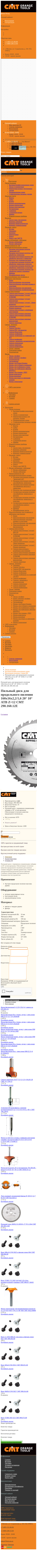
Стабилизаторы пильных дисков (20, 194)
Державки (12, 231)
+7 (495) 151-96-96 (11, 42)
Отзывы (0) (9, 860)
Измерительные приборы (18, 216)
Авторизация (9, 22)
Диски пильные (10, 183)
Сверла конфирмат (15, 339)
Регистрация (9, 21)
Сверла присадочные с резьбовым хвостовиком (21, 550)
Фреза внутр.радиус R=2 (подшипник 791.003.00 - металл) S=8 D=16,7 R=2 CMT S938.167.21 (18, 1168)
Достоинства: (5, 956)
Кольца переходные (16, 205)
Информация (13, 393)
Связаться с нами (11, 1474)
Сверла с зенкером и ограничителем (22, 341)
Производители (10, 1484)
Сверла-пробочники (16, 347)
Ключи (11, 201)
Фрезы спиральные (16, 381)
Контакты (8, 650)
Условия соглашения (12, 1465)
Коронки (8, 218)
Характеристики (11, 859)
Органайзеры (13, 361)
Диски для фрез (14, 356)
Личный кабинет (11, 1497)
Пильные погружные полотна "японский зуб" (19, 250)
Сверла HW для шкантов (18, 330)
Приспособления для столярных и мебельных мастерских (17, 278)
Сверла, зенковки (11, 324)
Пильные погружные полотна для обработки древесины (21, 254)
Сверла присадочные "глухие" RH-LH (22, 293)
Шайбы (11, 214)
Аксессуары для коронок (17, 220)
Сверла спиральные (16, 343)
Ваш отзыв (4, 979)
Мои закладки (10, 1501)
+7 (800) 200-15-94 (11, 43)
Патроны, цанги (10, 227)
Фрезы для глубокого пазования (20, 365)
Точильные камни (15, 350)
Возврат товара (10, 1476)
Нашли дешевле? (11, 822)
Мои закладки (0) (15, 125)
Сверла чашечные (15, 323)
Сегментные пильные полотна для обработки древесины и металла (21, 263)
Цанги (11, 236)
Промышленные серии (17, 192)
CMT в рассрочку (15, 387)
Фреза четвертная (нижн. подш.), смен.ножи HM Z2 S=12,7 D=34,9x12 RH (18, 1030)
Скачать (12, 631)
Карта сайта (9, 1478)
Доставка (12, 628)
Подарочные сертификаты (14, 1486)
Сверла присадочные (12, 291)
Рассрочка (8, 646)
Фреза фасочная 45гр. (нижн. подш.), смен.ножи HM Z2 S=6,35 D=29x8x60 (18, 1023)
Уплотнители (13, 352)
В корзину (5, 836)
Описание (8, 857)
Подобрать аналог (7, 1020)
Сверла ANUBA (15, 328)
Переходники (13, 234)
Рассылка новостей (11, 1502)
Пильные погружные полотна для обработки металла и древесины (21, 257)
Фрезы (7, 354)
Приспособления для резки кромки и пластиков (22, 520)
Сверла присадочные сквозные (20, 313)
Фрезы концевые (15, 376)
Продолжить (5, 996)
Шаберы (12, 273)
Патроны (12, 233)
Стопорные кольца (15, 212)
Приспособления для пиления (19, 282)
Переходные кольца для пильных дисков (21, 417)
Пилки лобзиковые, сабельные (15, 240)
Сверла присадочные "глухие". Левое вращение (24, 542)
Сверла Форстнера (15, 332)
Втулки (11, 229)
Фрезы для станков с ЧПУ (18, 372)
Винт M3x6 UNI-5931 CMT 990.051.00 (14, 1365)
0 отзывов (4, 714)
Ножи (11, 280)
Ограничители (14, 359)
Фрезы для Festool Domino (18, 363)
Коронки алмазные (15, 222)
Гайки (11, 200)
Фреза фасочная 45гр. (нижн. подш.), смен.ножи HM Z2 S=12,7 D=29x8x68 (18, 1015)
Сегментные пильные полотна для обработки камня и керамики (21, 270)
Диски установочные (16, 187)
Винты (11, 198)
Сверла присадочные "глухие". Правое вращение (20, 307)
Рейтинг (4, 985)
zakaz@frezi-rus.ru (7, 1541)
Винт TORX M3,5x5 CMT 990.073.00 (14, 1418)
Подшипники (14, 209)
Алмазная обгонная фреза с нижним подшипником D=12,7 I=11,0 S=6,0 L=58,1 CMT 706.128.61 (18, 1109)
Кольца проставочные (16, 207)
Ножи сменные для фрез (17, 358)
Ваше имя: (4, 948)
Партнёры (8, 1488)
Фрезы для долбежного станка (19, 367)
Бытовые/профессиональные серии (21, 185)
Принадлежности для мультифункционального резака (16, 246)
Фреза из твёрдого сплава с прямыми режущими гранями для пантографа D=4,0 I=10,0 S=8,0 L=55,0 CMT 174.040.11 (18, 1139)
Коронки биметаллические (18, 223)
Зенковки (12, 326)
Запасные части (10, 196)
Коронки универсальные (17, 225)
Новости (8, 648)
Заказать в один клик (8, 838)
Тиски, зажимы (14, 348)
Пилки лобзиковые (15, 242)
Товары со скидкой (11, 1490)
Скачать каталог (14, 404)
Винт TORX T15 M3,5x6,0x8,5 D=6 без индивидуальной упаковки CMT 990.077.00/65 (17, 1281)
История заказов (10, 1499)
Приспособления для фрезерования (21, 290)
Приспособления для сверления (20, 288)
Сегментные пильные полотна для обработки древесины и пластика (21, 267)
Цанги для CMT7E (15, 238)
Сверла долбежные (15, 334)
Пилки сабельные (15, 244)
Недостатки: (5, 963)
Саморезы (12, 211)
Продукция (12, 181)
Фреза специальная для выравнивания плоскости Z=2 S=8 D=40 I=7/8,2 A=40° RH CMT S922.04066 (18, 1309)
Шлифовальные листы (17, 275)
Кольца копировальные (17, 203)
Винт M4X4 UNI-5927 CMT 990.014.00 (14, 1391)
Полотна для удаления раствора (20, 260)
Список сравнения (15, 127)
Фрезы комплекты (15, 374)
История (12, 630)
